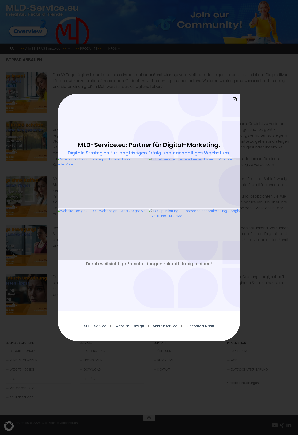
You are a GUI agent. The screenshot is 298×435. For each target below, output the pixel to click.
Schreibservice (165, 326)
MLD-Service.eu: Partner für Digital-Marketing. (149, 145)
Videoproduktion (200, 326)
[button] (9, 426)
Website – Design (129, 326)
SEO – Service (95, 326)
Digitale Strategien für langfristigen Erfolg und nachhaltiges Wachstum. (149, 153)
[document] (149, 217)
